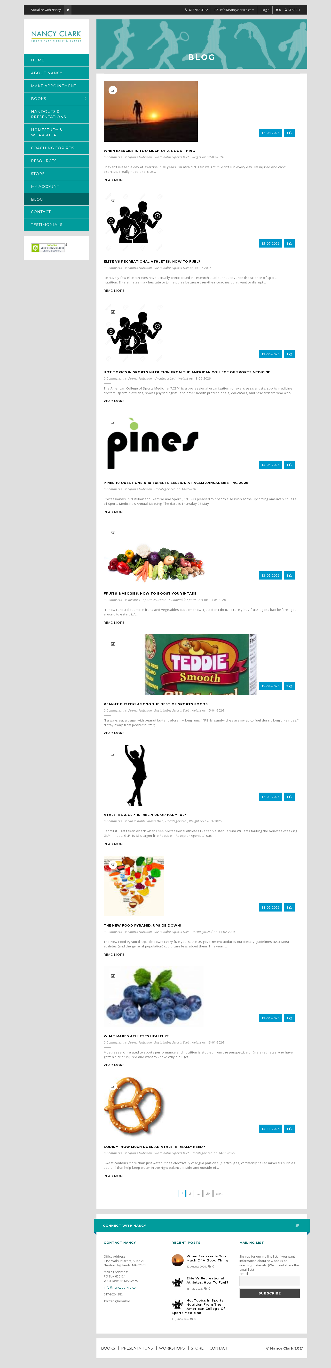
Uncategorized (165, 378)
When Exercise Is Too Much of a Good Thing (149, 151)
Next (219, 1193)
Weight (196, 157)
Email (243, 1274)
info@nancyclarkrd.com (121, 1287)
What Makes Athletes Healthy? (136, 1036)
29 (208, 1193)
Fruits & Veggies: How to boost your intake (150, 593)
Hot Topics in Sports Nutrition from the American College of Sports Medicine (187, 372)
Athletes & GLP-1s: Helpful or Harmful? (145, 815)
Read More (114, 180)
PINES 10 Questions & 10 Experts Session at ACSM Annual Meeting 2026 (176, 483)
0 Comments (113, 157)
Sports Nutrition (140, 157)
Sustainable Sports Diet (171, 157)
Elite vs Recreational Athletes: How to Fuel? (152, 261)
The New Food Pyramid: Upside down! (142, 925)
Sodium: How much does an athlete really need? (154, 1147)
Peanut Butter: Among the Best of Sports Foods (156, 704)
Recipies (134, 599)
